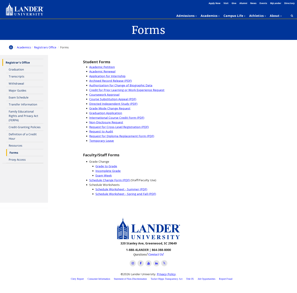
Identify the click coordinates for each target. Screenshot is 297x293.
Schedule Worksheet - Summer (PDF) (121, 189)
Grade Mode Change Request (109, 108)
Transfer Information (23, 104)
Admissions (185, 16)
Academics (209, 16)
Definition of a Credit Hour (23, 136)
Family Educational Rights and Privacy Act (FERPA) (23, 116)
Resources (15, 145)
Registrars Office (45, 47)
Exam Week (103, 175)
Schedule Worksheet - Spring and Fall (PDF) (125, 194)
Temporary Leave (101, 141)
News (253, 3)
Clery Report (77, 279)
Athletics (256, 16)
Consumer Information (99, 279)
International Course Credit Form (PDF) (116, 118)
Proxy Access (17, 159)
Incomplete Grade (108, 171)
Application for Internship (107, 76)
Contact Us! (156, 254)
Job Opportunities (206, 279)
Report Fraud (225, 279)
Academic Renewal (102, 71)
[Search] (292, 16)
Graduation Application (105, 113)
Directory (289, 3)
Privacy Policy (166, 274)
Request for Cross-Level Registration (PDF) (119, 127)
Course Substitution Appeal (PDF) (112, 99)
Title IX (190, 279)
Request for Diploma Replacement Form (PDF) (121, 136)
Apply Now (214, 3)
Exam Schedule (18, 97)
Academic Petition (102, 67)
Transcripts (16, 76)
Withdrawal (16, 83)
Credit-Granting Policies (25, 127)
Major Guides (17, 90)
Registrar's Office (18, 62)
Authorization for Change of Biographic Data (120, 85)
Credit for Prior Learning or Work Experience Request (126, 90)
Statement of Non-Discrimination (130, 279)
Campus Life (233, 16)
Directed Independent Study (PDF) (113, 104)
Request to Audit (101, 131)
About (275, 16)
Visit (226, 3)
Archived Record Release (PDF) (110, 81)
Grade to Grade (106, 166)
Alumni (243, 3)
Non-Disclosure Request (106, 122)
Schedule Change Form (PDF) (109, 180)
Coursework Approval (104, 95)
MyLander (275, 3)
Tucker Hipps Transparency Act (166, 279)
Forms (13, 152)
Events (263, 3)
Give (234, 3)
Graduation (16, 69)
